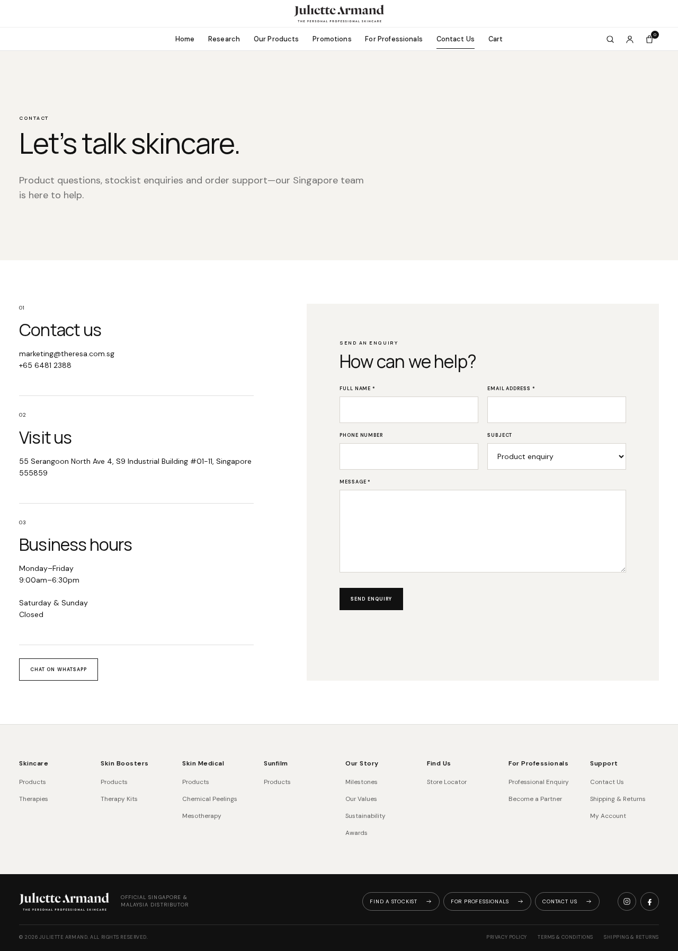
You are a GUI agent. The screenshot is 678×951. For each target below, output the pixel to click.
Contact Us (455, 38)
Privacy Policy (506, 937)
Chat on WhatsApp (58, 669)
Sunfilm (276, 763)
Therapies (33, 799)
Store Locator (447, 782)
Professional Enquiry (538, 782)
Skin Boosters (125, 763)
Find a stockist (393, 901)
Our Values (361, 799)
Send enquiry (371, 599)
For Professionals (394, 38)
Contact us (559, 901)
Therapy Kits (119, 799)
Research (224, 38)
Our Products (276, 38)
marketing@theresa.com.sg (66, 353)
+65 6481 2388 (45, 365)
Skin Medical (203, 763)
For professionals (480, 901)
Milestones (361, 782)
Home (185, 38)
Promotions (332, 38)
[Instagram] (627, 901)
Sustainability (365, 816)
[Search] (610, 39)
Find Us (439, 763)
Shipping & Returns (618, 799)
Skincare (33, 763)
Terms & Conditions (565, 937)
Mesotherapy (201, 816)
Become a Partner (535, 799)
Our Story (362, 763)
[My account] (629, 39)
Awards (356, 833)
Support (604, 763)
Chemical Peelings (209, 799)
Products (32, 782)
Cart (495, 38)
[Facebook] (649, 901)
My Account (608, 816)
